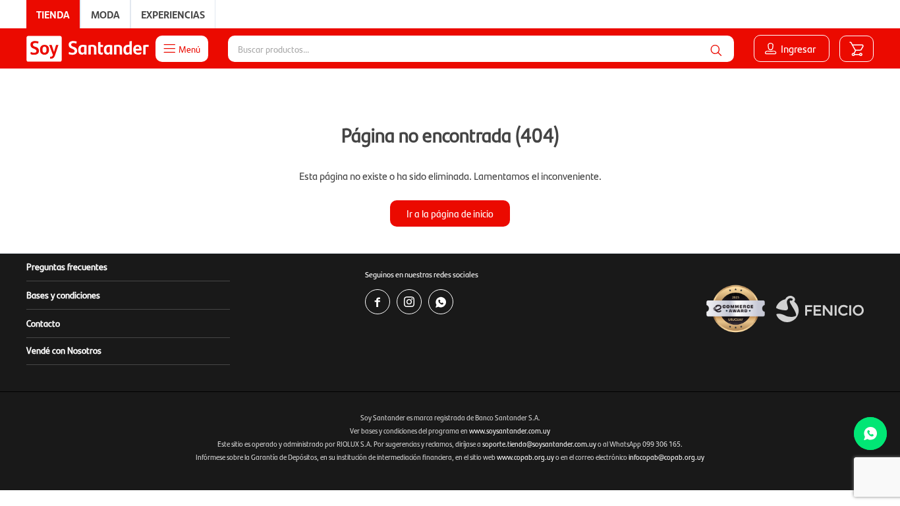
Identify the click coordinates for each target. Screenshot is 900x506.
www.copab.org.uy (525, 457)
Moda (105, 14)
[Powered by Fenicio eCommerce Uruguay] (820, 309)
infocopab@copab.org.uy (666, 457)
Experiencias (173, 14)
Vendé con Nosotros (63, 349)
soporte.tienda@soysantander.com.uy (539, 444)
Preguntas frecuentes (66, 266)
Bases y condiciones (63, 294)
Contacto (43, 322)
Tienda (53, 14)
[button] (716, 49)
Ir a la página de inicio (450, 213)
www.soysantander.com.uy (509, 431)
